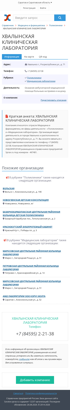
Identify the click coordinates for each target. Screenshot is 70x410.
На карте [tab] (29, 56)
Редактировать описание (53, 100)
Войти (43, 8)
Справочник (8, 25)
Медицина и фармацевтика (31, 25)
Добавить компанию (35, 380)
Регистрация (29, 8)
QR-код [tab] (43, 56)
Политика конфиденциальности (41, 393)
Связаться (18, 393)
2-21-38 (35, 334)
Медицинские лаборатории (41, 81)
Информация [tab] (11, 56)
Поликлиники (56, 25)
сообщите (24, 359)
